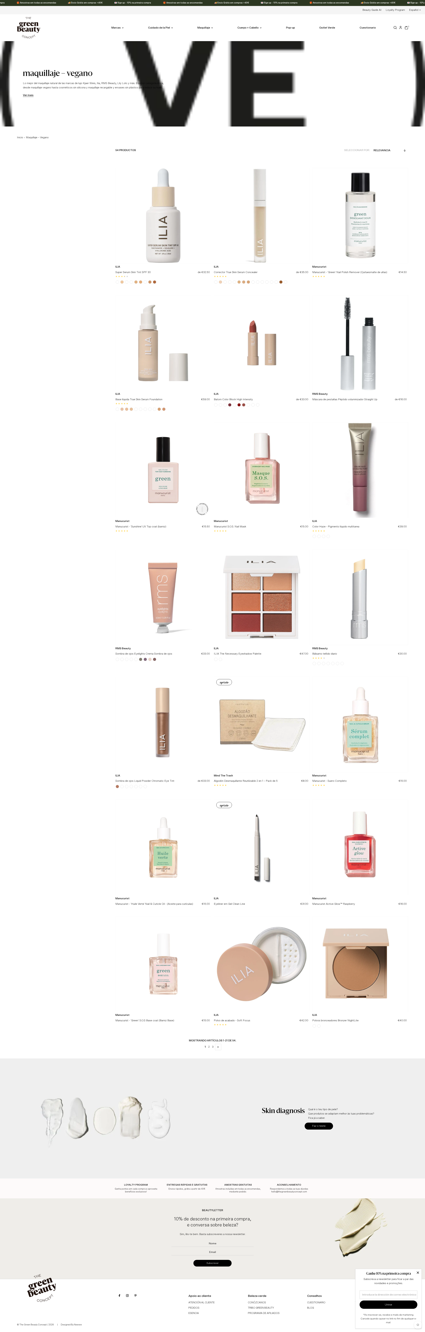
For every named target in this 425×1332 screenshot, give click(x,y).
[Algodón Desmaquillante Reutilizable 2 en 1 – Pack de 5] (262, 724)
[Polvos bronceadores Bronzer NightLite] (360, 964)
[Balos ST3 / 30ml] (122, 282)
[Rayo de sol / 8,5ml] (117, 659)
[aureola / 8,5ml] (136, 659)
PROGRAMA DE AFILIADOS (264, 1313)
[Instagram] (127, 1296)
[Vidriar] (122, 786)
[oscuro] (140, 786)
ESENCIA (193, 1313)
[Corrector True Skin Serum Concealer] (262, 215)
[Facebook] (119, 1296)
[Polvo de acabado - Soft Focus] (262, 964)
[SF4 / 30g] (145, 409)
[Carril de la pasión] (319, 663)
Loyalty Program (395, 10)
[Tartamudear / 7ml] (323, 536)
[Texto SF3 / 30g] (136, 409)
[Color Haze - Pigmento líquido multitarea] (360, 470)
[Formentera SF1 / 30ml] (122, 409)
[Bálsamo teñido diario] (360, 597)
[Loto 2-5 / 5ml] (234, 282)
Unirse (388, 1304)
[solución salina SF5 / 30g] (150, 409)
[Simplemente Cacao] (314, 663)
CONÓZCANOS (257, 1302)
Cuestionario (368, 27)
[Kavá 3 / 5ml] (243, 282)
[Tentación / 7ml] (319, 536)
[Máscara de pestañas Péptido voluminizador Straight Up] (360, 343)
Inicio (20, 137)
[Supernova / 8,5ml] (154, 659)
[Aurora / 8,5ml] (145, 659)
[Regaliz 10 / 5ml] (285, 282)
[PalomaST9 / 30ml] (145, 282)
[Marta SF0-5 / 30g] (117, 409)
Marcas (116, 27)
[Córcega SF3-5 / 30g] (140, 409)
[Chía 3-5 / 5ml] (248, 282)
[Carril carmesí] (337, 663)
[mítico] (131, 786)
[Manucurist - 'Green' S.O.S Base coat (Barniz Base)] (163, 964)
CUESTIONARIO (316, 1302)
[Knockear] (225, 405)
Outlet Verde (327, 27)
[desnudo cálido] (215, 659)
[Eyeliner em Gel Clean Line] (262, 847)
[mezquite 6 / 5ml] (267, 282)
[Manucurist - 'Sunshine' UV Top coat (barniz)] (163, 470)
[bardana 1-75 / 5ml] (225, 282)
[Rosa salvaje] (234, 405)
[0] (406, 27)
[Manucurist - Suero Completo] (360, 724)
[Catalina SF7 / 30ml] (159, 409)
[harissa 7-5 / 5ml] (281, 282)
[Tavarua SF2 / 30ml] (131, 409)
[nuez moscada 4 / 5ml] (253, 282)
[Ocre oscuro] (136, 786)
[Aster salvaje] (253, 405)
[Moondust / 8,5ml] (150, 659)
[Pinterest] (135, 1296)
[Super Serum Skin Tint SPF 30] (163, 215)
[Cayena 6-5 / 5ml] (271, 282)
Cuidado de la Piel (159, 27)
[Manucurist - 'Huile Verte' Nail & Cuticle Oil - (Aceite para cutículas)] (163, 847)
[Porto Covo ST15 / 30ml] (154, 282)
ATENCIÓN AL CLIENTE (201, 1302)
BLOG (310, 1308)
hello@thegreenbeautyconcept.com (289, 1192)
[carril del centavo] (342, 663)
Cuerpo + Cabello (248, 27)
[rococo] (257, 405)
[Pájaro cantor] (319, 1026)
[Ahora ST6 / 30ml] (131, 282)
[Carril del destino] (333, 663)
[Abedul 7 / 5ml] (276, 282)
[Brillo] (145, 786)
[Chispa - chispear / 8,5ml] (122, 659)
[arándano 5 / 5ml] (262, 282)
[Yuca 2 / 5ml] (229, 282)
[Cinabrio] (215, 405)
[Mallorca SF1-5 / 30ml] (126, 409)
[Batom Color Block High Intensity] (262, 343)
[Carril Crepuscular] (328, 663)
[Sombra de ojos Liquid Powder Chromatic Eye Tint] (163, 724)
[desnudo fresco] (220, 659)
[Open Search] (395, 27)
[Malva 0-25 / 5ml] (215, 282)
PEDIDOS (193, 1308)
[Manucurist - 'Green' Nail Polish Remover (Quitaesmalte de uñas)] (360, 215)
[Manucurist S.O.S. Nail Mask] (262, 470)
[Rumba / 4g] (229, 405)
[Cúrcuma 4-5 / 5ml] (257, 282)
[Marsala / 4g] (243, 405)
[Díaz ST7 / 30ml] (136, 282)
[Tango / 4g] (239, 405)
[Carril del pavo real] (323, 663)
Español (413, 10)
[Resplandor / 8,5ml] (131, 659)
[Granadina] (220, 405)
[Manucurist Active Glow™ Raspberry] (360, 847)
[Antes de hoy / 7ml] (314, 536)
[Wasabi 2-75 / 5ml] (239, 282)
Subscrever (213, 1263)
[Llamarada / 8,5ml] (126, 659)
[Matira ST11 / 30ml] (150, 282)
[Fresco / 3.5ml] (117, 786)
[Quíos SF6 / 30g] (154, 409)
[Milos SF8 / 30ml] (164, 409)
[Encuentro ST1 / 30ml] (117, 282)
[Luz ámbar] (248, 405)
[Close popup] (418, 1273)
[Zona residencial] (314, 1026)
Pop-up (290, 27)
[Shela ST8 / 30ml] (140, 282)
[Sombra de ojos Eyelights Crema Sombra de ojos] (163, 597)
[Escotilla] (126, 786)
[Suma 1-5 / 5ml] (220, 282)
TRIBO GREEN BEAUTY (261, 1308)
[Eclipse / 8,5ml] (140, 659)
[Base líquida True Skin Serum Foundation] (163, 343)
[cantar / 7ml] (328, 536)
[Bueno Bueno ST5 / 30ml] (126, 282)
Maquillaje (204, 27)
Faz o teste (319, 1126)
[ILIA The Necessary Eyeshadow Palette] (262, 597)
